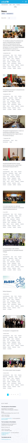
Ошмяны (19, 68)
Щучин (12, 106)
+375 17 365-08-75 (5, 430)
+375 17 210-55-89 (5, 416)
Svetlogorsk (17, 58)
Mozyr (13, 58)
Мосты (8, 106)
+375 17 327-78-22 (5, 415)
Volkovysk (18, 60)
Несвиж (4, 68)
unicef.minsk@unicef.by (6, 418)
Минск (19, 66)
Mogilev (19, 63)
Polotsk (16, 56)
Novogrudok (12, 60)
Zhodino (8, 61)
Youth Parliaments (4, 4)
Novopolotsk (11, 56)
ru (22, 1)
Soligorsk (4, 63)
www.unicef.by (4, 419)
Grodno (4, 60)
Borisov (4, 61)
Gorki (9, 63)
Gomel (4, 58)
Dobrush (8, 58)
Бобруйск (17, 106)
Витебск (14, 68)
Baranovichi (5, 56)
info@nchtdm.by (4, 433)
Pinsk (14, 4)
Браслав (22, 106)
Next (20, 394)
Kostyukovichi (13, 63)
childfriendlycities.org (5, 439)
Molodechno (14, 61)
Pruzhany (18, 4)
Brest (10, 4)
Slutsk (19, 61)
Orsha (20, 56)
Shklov (4, 106)
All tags (15, 6)
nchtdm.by (3, 434)
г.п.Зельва (9, 68)
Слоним (9, 66)
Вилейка (4, 66)
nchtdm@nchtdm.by (5, 432)
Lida (8, 60)
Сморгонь (14, 66)
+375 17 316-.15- (4, 429)
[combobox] (10, 18)
